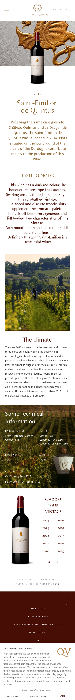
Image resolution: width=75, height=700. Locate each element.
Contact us (37, 608)
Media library (37, 632)
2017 (61, 535)
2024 (45, 520)
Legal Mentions (37, 616)
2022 (45, 535)
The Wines (49, 579)
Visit (37, 640)
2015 (61, 551)
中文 (68, 9)
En (61, 9)
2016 (61, 543)
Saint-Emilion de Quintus (33, 584)
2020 (45, 551)
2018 (61, 528)
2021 (46, 543)
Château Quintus (28, 579)
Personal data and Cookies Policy (37, 624)
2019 (61, 520)
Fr (54, 9)
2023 (45, 528)
